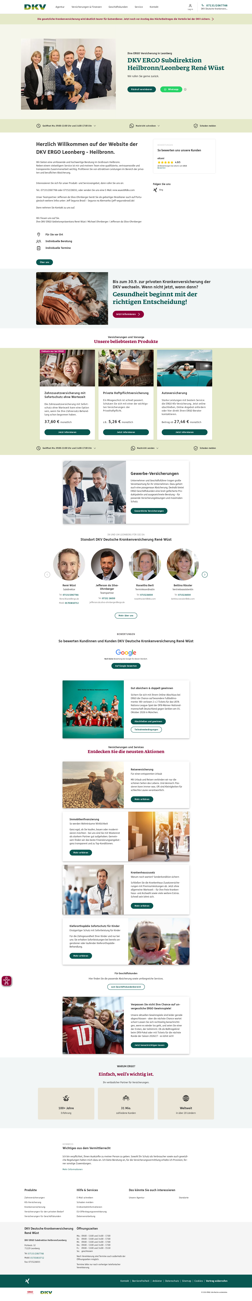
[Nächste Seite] (205, 575)
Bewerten (162, 168)
